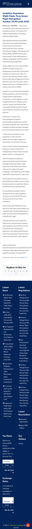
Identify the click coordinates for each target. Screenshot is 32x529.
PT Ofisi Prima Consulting (15, 525)
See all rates (9, 470)
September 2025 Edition (23, 420)
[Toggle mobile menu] (28, 4)
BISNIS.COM (23, 257)
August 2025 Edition (23, 426)
